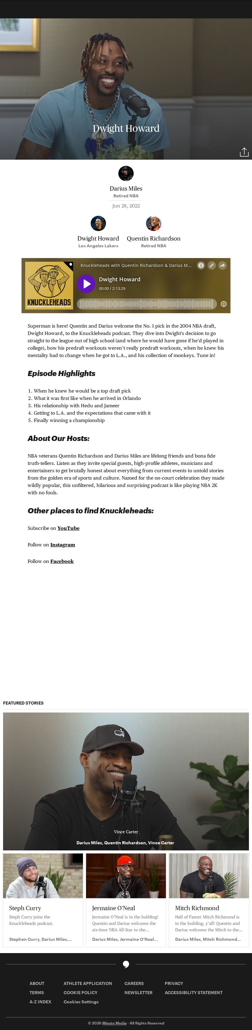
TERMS (37, 992)
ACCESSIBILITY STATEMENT (193, 992)
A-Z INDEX (40, 1001)
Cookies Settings (81, 1001)
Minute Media (114, 1023)
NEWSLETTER (138, 992)
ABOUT (37, 983)
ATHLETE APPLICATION (88, 983)
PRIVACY (174, 983)
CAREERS (134, 983)
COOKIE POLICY (80, 992)
